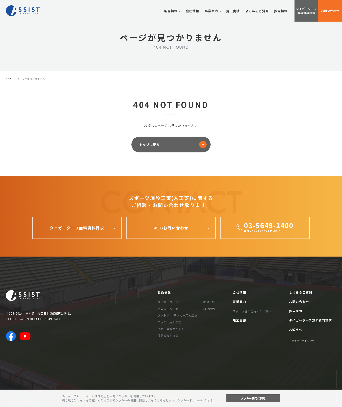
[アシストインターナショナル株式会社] (23, 10)
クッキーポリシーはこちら (195, 400)
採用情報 (281, 11)
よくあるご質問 (257, 11)
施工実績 (233, 11)
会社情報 (192, 11)
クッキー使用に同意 (253, 398)
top (8, 79)
